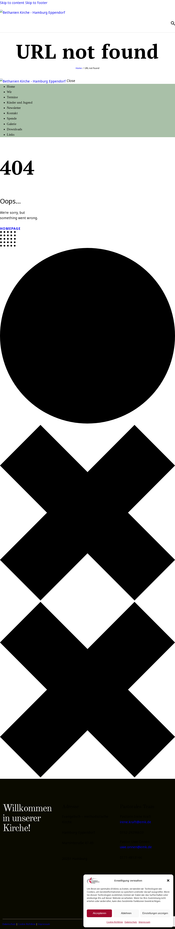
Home (79, 68)
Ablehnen (126, 913)
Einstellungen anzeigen (155, 913)
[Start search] (173, 23)
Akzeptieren (99, 913)
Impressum (144, 922)
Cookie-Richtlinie (114, 922)
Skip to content (12, 2)
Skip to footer (36, 2)
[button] (168, 880)
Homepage (10, 228)
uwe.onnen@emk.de (136, 847)
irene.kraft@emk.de (135, 822)
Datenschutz (131, 922)
